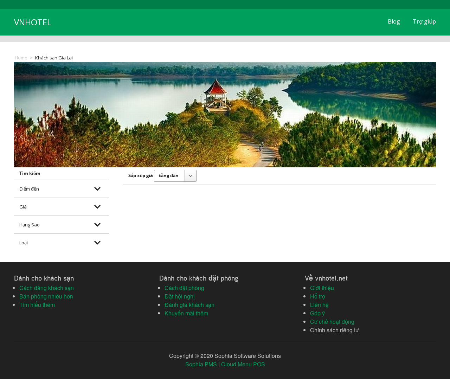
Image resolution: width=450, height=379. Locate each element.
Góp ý (317, 313)
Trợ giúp (424, 21)
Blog (394, 21)
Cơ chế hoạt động (332, 321)
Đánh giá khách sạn (189, 305)
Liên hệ (319, 305)
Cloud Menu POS (243, 364)
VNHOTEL (32, 22)
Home (21, 57)
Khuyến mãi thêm (186, 313)
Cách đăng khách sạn (46, 288)
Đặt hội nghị (180, 296)
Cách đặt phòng (184, 288)
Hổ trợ (317, 296)
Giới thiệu (322, 288)
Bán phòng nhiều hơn (46, 296)
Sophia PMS (201, 364)
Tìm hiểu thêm (37, 305)
